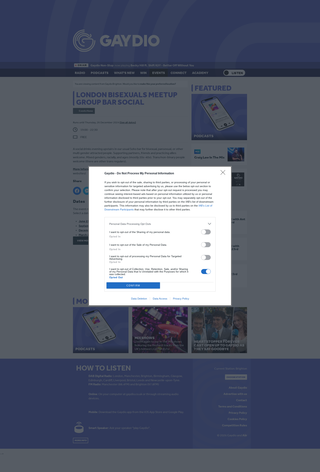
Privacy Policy (181, 298)
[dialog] (160, 236)
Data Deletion (139, 298)
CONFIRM (133, 285)
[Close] (224, 173)
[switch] (206, 231)
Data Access (160, 298)
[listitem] (160, 224)
